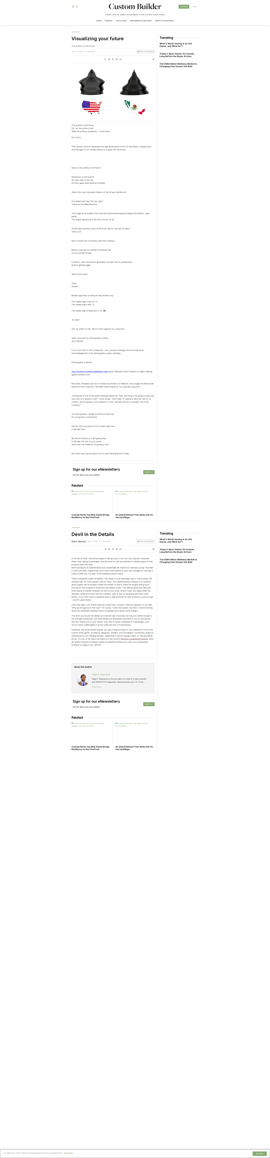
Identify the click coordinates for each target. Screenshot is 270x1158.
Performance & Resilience (141, 21)
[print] (153, 59)
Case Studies (121, 21)
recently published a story (90, 371)
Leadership (76, 32)
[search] (77, 6)
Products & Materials (164, 21)
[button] (73, 6)
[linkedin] (109, 59)
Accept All (259, 1153)
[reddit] (117, 59)
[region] (135, 1153)
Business (108, 21)
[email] (120, 59)
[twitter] (113, 59)
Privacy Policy (68, 1153)
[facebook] (105, 59)
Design (99, 21)
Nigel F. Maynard (79, 541)
